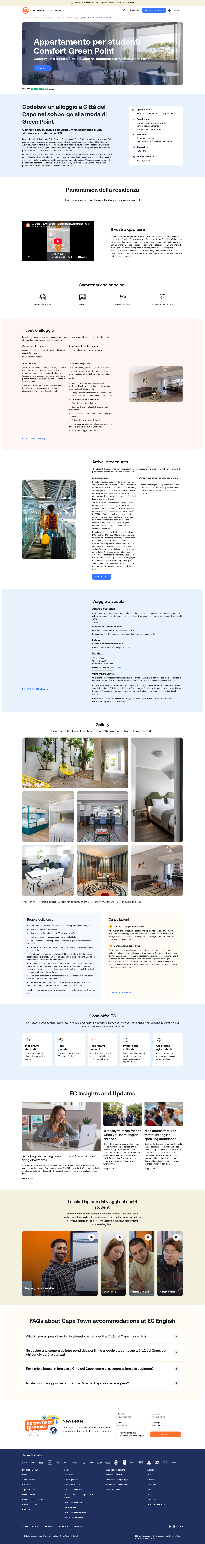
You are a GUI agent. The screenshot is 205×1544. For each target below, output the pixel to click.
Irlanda (150, 1490)
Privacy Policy (64, 1536)
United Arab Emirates (156, 1504)
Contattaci (26, 1509)
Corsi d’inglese (70, 1475)
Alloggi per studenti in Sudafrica (43, 18)
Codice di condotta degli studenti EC (72, 982)
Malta (149, 1494)
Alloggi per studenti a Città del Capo (67, 18)
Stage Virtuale (70, 1507)
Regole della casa (32, 439)
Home (23, 18)
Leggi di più (27, 1178)
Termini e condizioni (120, 993)
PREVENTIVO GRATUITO (154, 10)
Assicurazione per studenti (117, 1485)
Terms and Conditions (51, 1536)
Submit (165, 1434)
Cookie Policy (75, 1536)
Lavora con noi (28, 1494)
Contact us (101, 577)
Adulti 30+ (63, 1527)
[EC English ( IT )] (25, 10)
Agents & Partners (30, 1490)
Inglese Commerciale (73, 1490)
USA (149, 1475)
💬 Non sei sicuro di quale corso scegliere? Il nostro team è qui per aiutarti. (102, 3)
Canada (150, 1480)
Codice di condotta (30, 1504)
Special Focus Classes (73, 1517)
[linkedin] (177, 1526)
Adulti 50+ (78, 1527)
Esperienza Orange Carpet (117, 1480)
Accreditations (28, 1480)
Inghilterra (151, 1485)
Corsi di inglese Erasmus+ (75, 1512)
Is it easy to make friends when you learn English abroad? (122, 1135)
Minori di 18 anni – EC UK (32, 1499)
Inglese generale (71, 1480)
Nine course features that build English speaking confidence (160, 1135)
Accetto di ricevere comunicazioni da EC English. (132, 1434)
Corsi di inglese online (73, 1502)
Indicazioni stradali (34, 689)
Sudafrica (151, 1499)
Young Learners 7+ (30, 1527)
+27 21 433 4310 (118, 667)
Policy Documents (113, 1490)
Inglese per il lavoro (72, 1485)
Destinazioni (37, 10)
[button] (124, 10)
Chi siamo (26, 1485)
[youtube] (181, 1526)
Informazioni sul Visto (114, 1475)
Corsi (48, 10)
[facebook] (174, 1526)
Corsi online (58, 10)
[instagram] (170, 1526)
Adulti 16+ (49, 1527)
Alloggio (28, 18)
